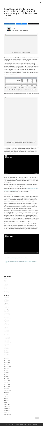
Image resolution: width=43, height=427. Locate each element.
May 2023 (6, 374)
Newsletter (6, 290)
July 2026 (6, 299)
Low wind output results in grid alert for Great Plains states (16, 258)
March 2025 (6, 330)
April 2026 (6, 305)
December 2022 (7, 384)
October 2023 (6, 364)
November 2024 (7, 338)
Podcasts (6, 286)
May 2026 (6, 303)
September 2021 (7, 414)
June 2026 (6, 301)
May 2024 (6, 350)
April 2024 (6, 352)
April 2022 (6, 400)
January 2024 (7, 358)
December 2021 (7, 408)
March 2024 (6, 354)
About (5, 288)
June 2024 (6, 348)
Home (5, 278)
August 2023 (6, 368)
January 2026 (7, 311)
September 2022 (7, 390)
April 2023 (6, 376)
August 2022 (6, 392)
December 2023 (7, 360)
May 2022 (6, 398)
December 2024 (7, 336)
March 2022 (6, 402)
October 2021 (6, 412)
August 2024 (6, 344)
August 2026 (6, 297)
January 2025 (7, 334)
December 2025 (7, 313)
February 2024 (7, 356)
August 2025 (6, 321)
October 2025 (6, 317)
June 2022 (6, 396)
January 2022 (7, 406)
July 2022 (6, 394)
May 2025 (6, 327)
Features (6, 284)
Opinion (5, 282)
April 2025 (6, 328)
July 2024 (6, 346)
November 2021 (7, 410)
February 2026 (7, 309)
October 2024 (6, 340)
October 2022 (6, 388)
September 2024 (7, 342)
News (5, 280)
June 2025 (6, 325)
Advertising (6, 292)
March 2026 (6, 307)
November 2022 (7, 386)
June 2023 (6, 372)
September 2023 (7, 366)
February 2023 (7, 380)
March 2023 (6, 378)
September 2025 (7, 319)
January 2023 (7, 382)
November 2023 (7, 362)
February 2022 (7, 404)
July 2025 (6, 323)
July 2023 (6, 370)
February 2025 (7, 332)
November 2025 (7, 315)
